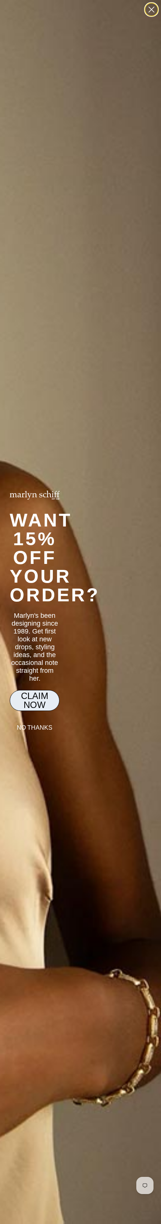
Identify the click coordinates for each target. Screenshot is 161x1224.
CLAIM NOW (34, 700)
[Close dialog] (151, 9)
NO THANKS (34, 727)
